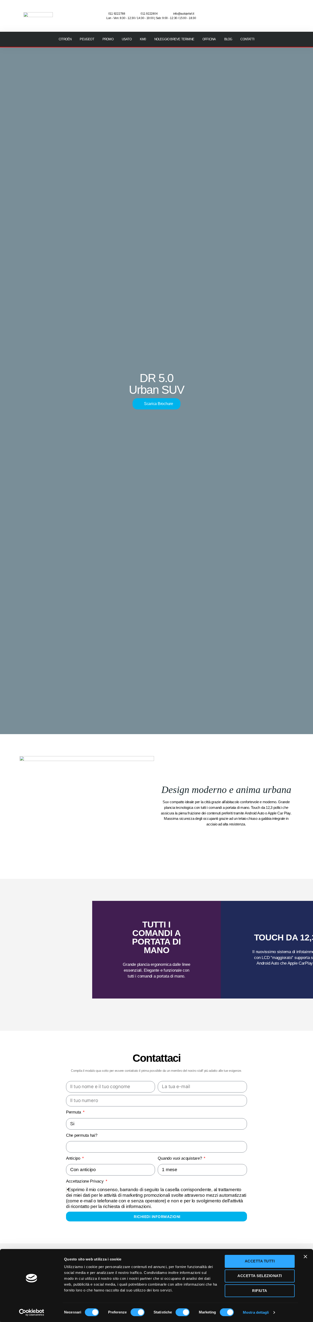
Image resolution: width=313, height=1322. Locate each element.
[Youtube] (286, 8)
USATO (127, 39)
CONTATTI (247, 39)
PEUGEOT (87, 39)
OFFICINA (209, 39)
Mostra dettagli (256, 1312)
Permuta (74, 1112)
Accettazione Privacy (85, 1181)
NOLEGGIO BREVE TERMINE (174, 39)
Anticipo (73, 1158)
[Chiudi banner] (305, 1256)
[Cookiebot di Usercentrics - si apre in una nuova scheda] (31, 1312)
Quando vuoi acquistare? (180, 1158)
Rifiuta (259, 1291)
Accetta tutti (260, 1261)
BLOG (228, 39)
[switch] (138, 1313)
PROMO (107, 39)
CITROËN (65, 39)
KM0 (143, 39)
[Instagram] (272, 8)
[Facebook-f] (257, 8)
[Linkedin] (286, 22)
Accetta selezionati (259, 1276)
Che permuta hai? (81, 1135)
